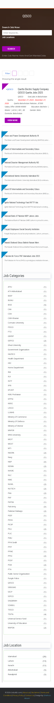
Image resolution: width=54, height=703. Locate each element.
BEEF (10, 296)
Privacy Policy (18, 695)
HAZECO (11, 354)
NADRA (11, 452)
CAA (9, 309)
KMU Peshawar (14, 394)
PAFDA (11, 502)
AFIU (10, 287)
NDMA (11, 466)
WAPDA (11, 627)
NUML (10, 484)
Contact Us (29, 695)
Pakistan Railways (15, 511)
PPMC (10, 551)
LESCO (11, 408)
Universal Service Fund (17, 618)
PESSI (10, 520)
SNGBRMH (12, 600)
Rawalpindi (12, 674)
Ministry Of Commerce (17, 417)
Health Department (16, 358)
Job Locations (8, 37)
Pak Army (12, 506)
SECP (10, 591)
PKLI (10, 529)
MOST (10, 444)
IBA (9, 372)
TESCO (11, 609)
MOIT (10, 439)
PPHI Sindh (12, 542)
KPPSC (11, 399)
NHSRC (11, 470)
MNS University (14, 435)
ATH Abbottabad (15, 291)
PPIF (10, 547)
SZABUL (11, 605)
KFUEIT (11, 390)
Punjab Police (13, 578)
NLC (9, 475)
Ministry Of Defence (16, 421)
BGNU (10, 300)
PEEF (10, 515)
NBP (10, 461)
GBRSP (11, 336)
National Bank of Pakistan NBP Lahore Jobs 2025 (23, 216)
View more (12, 120)
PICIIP (10, 524)
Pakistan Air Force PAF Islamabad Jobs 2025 (22, 256)
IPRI (9, 385)
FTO (9, 331)
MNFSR (11, 430)
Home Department (16, 367)
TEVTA (10, 614)
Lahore (11, 661)
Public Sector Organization (19, 574)
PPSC (10, 556)
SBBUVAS (12, 587)
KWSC (10, 403)
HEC (9, 363)
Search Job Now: (11, 27)
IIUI (9, 376)
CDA (10, 313)
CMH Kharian (13, 318)
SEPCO (11, 596)
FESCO (11, 327)
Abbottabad (13, 670)
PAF (9, 497)
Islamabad (12, 656)
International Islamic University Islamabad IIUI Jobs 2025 (26, 176)
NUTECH (11, 488)
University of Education (17, 623)
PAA (9, 493)
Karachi (11, 665)
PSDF (10, 560)
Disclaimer (35, 692)
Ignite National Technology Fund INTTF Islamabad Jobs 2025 (28, 202)
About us (26, 692)
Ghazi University (14, 345)
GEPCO (11, 340)
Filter (7, 73)
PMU (10, 538)
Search (11, 48)
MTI (9, 448)
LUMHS (11, 412)
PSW (10, 565)
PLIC (10, 533)
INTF (10, 381)
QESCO (11, 583)
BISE (10, 304)
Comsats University (16, 322)
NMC (10, 479)
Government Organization (18, 349)
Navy (10, 457)
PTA (9, 569)
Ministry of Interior (15, 426)
